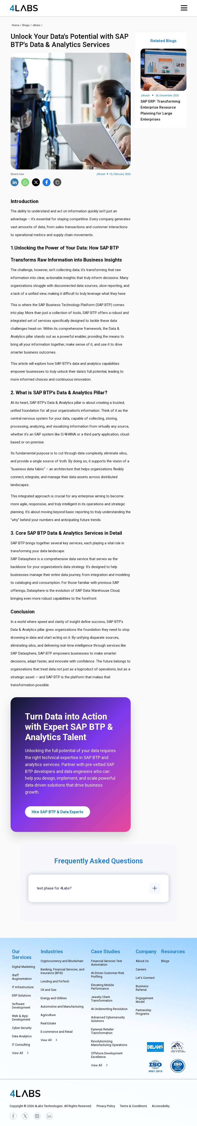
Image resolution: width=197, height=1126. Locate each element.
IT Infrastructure (23, 987)
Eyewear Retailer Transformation (102, 1031)
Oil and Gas (48, 990)
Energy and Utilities (54, 998)
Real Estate (48, 1023)
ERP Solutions (21, 995)
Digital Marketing (23, 967)
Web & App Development (21, 1017)
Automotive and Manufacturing (62, 1006)
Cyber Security (21, 1028)
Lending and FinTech (55, 981)
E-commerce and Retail (57, 1031)
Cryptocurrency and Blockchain (62, 961)
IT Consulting (21, 1044)
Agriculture (48, 1015)
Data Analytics (22, 1036)
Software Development (21, 1005)
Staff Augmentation (22, 977)
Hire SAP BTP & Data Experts (57, 812)
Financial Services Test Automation (106, 962)
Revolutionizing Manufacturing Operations (109, 1043)
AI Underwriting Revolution (109, 1009)
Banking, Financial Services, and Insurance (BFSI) (62, 971)
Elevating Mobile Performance (102, 986)
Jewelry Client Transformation (101, 998)
